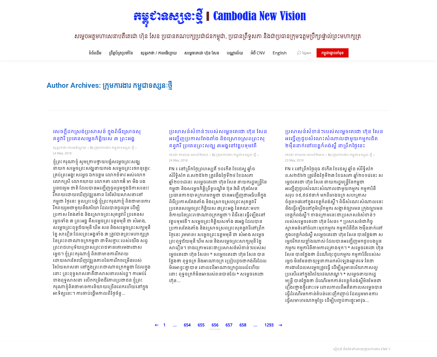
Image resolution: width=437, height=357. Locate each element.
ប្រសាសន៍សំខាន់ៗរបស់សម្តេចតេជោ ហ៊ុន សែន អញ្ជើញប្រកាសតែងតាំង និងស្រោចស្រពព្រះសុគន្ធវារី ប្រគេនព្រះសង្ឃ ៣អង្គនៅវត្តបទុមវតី (218, 139)
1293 (269, 325)
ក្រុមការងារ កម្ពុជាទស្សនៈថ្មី (137, 85)
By (112, 148)
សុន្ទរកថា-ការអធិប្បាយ (69, 148)
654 (187, 325)
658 (242, 325)
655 (201, 325)
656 (215, 325)
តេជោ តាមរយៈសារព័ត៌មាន (188, 155)
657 (229, 325)
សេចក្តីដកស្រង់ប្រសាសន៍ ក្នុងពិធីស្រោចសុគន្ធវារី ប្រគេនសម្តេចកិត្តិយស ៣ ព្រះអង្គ (97, 136)
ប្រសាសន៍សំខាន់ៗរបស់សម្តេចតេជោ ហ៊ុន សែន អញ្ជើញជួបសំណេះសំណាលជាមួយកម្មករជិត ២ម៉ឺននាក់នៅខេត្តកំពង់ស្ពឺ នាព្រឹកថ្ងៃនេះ (334, 139)
